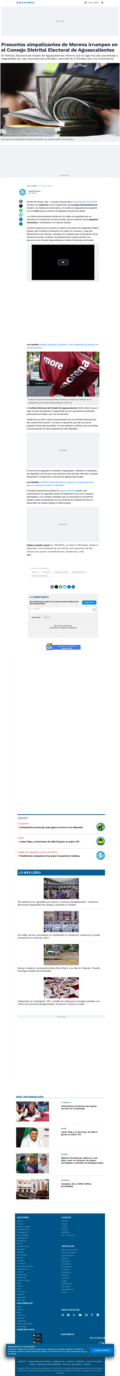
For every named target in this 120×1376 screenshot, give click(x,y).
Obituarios (65, 1261)
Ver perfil (32, 193)
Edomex (64, 1221)
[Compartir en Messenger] (21, 215)
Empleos (65, 1258)
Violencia (70, 1361)
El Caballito (23, 823)
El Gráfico (65, 1269)
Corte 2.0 (20, 1224)
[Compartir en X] (21, 206)
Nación (20, 1221)
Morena (35, 572)
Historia (32, 1364)
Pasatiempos (66, 1284)
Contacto (87, 1364)
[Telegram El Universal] (62, 1315)
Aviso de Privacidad (94, 1361)
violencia (46, 572)
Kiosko (20, 838)
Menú (19, 1289)
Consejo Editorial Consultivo (39, 1361)
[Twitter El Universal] (74, 1315)
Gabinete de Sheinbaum (22, 1239)
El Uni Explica (23, 1235)
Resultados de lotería (67, 1290)
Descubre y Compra (69, 1250)
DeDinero (65, 1275)
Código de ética (58, 1361)
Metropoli (21, 1249)
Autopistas (21, 1297)
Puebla (64, 1227)
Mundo (20, 1244)
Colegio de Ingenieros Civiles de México (37, 852)
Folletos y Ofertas (68, 1252)
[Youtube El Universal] (80, 1315)
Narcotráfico (22, 1255)
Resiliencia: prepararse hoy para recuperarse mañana (49, 855)
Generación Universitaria (66, 1265)
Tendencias (21, 1277)
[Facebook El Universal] (68, 1315)
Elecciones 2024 (61, 572)
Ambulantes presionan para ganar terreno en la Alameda (51, 827)
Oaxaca (64, 1224)
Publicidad (80, 1361)
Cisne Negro (22, 1326)
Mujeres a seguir (23, 1227)
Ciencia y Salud (23, 1280)
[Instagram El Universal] (86, 1315)
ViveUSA (64, 1278)
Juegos (64, 1281)
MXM (19, 1283)
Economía (21, 1263)
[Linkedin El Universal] (98, 1315)
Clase (19, 1307)
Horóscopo (65, 1286)
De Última (21, 1315)
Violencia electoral (40, 576)
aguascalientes (79, 572)
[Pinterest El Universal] (92, 1315)
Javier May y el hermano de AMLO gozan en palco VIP (49, 841)
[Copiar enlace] (21, 219)
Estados (20, 1252)
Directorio (22, 1361)
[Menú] (102, 2)
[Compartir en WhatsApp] (21, 210)
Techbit (20, 1286)
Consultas (21, 1300)
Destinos (20, 1294)
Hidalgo (64, 1229)
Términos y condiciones (72, 1364)
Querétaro (65, 1232)
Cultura (20, 1272)
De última (21, 1292)
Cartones (20, 1260)
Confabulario (22, 1275)
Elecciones (32, 186)
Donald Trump (23, 1246)
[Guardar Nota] (21, 224)
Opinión (22, 818)
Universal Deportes (25, 1266)
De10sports (66, 1272)
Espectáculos (22, 1269)
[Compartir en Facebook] (21, 201)
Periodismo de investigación (23, 1230)
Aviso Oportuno (67, 1255)
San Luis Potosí (67, 1235)
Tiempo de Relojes (24, 1324)
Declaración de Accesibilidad (49, 1364)
